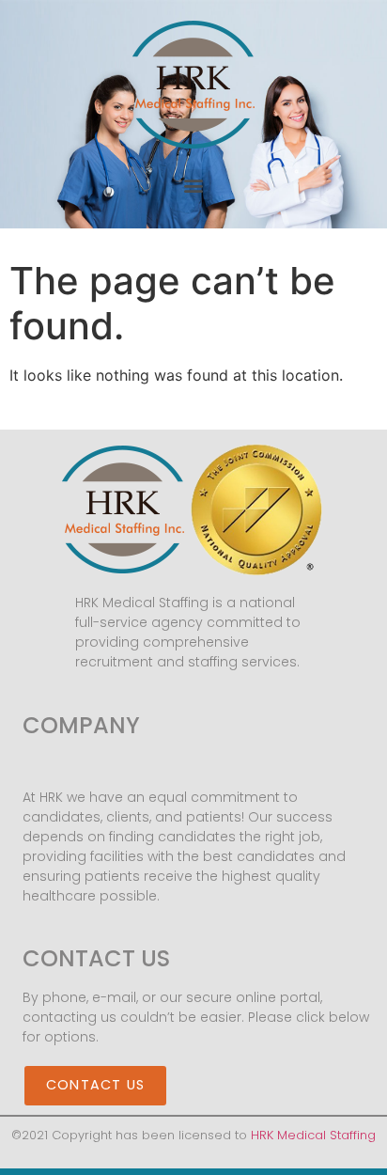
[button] (193, 184)
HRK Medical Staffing (313, 1135)
